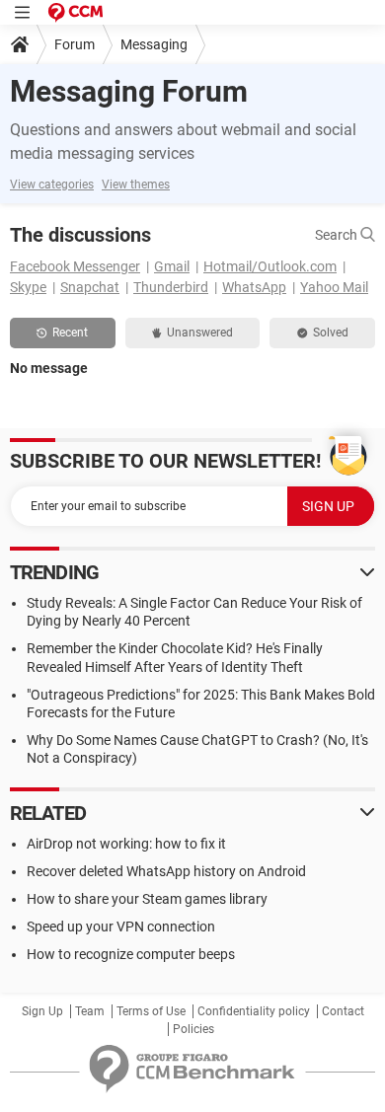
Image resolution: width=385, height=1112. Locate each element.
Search (337, 235)
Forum (74, 44)
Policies (193, 1029)
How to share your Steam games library (147, 899)
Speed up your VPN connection (121, 926)
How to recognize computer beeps (131, 954)
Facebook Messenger (75, 266)
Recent (70, 332)
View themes (136, 184)
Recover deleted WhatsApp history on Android (166, 871)
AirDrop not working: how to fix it (126, 844)
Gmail (172, 266)
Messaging (154, 44)
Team (90, 1011)
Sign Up (42, 1011)
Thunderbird (170, 287)
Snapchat (89, 287)
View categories (52, 184)
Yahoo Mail (334, 287)
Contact (343, 1011)
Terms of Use (151, 1011)
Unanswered (200, 332)
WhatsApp (254, 287)
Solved (330, 332)
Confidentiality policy (253, 1011)
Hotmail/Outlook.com (270, 266)
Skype (28, 287)
